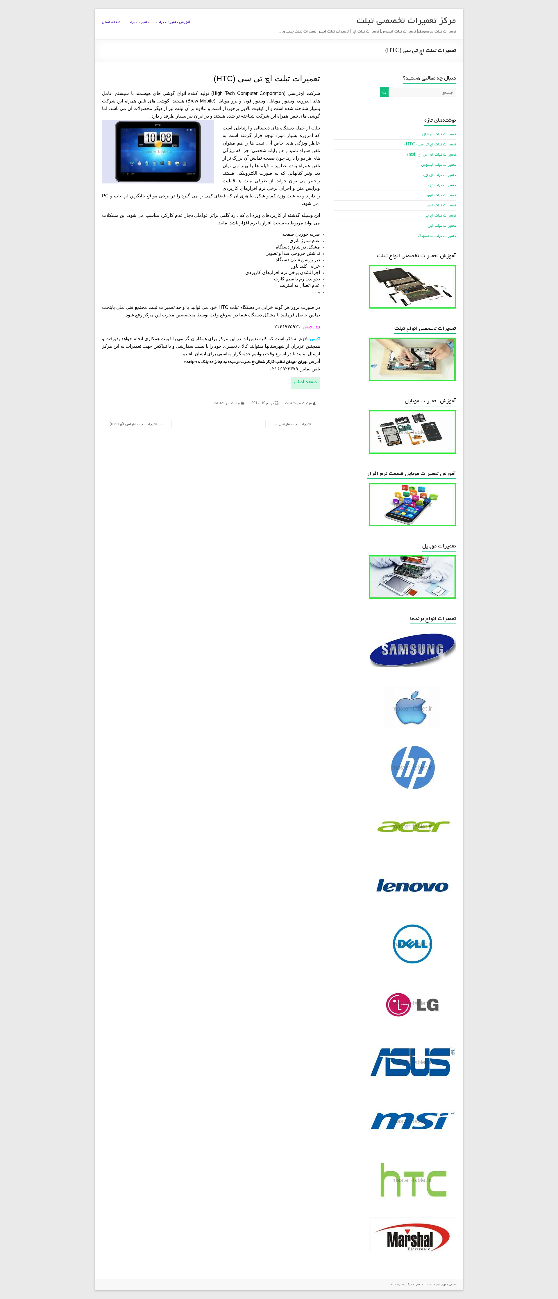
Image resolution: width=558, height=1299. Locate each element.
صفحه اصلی (111, 22)
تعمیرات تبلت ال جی (439, 175)
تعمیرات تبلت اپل (442, 226)
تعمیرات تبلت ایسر (440, 205)
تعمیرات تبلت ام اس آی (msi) (137, 424)
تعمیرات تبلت (138, 22)
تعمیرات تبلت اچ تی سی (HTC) (430, 144)
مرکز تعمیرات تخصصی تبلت (406, 21)
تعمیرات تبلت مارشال (292, 424)
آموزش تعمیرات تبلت (173, 22)
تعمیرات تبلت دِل (442, 185)
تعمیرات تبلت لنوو (441, 195)
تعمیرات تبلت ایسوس (438, 165)
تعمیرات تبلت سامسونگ (437, 236)
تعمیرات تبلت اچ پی (440, 215)
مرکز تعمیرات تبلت (298, 403)
